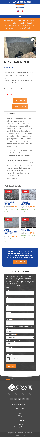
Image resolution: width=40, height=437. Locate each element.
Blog (20, 416)
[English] (18, 12)
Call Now (20, 100)
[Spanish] (22, 12)
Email (8, 305)
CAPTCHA (9, 354)
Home (8, 379)
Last (7, 297)
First (7, 290)
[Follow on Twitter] (27, 399)
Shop (13, 379)
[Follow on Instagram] (15, 399)
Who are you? (11, 335)
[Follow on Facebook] (11, 399)
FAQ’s (20, 413)
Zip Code (9, 319)
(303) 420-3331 (25, 2)
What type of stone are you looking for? (19, 327)
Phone (9, 312)
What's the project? (13, 341)
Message (9, 347)
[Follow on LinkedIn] (19, 399)
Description (11, 113)
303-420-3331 (30, 25)
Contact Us (20, 106)
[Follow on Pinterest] (23, 399)
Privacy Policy (20, 427)
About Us (20, 408)
